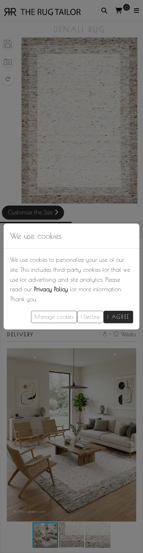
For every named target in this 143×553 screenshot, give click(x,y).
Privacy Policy (51, 289)
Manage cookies (54, 317)
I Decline (90, 317)
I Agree (118, 317)
